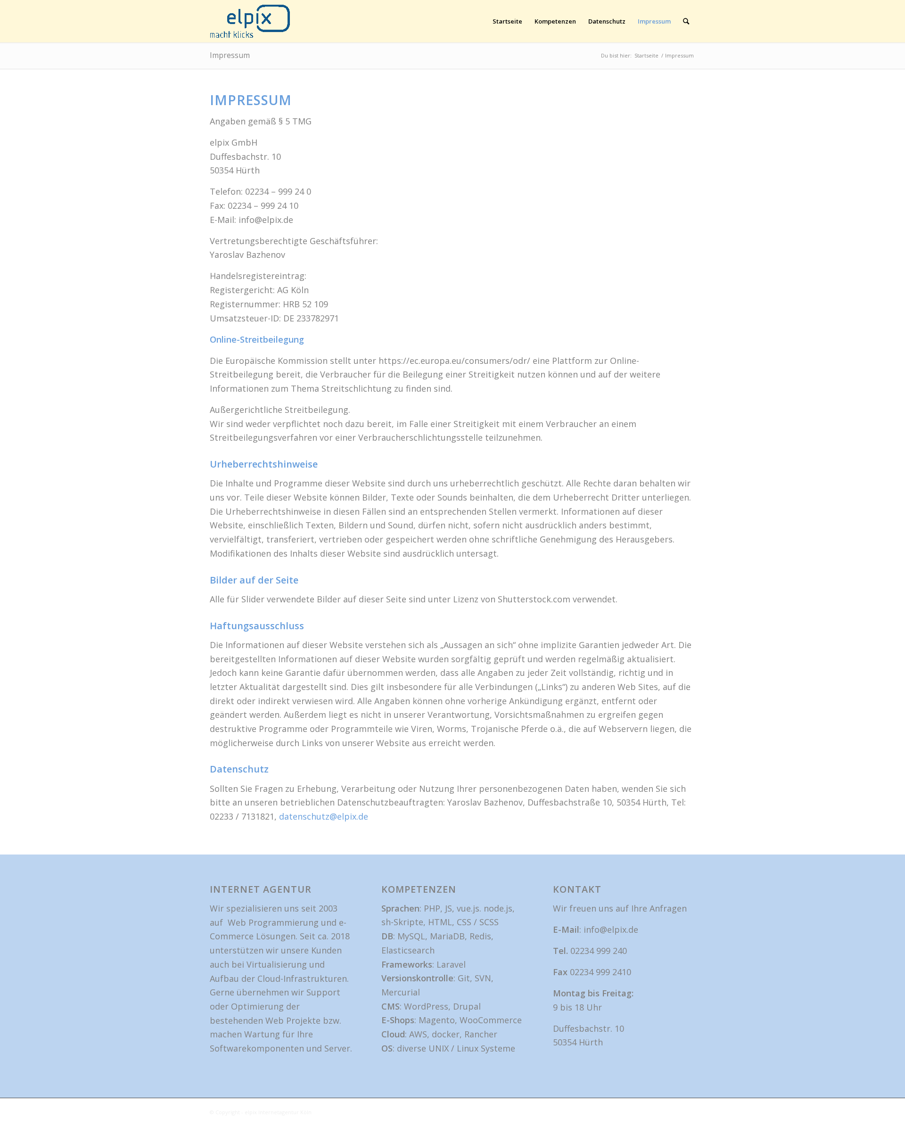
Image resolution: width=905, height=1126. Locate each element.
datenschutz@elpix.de (323, 816)
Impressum (654, 21)
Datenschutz (606, 21)
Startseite (507, 21)
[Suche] (686, 21)
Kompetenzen (555, 21)
